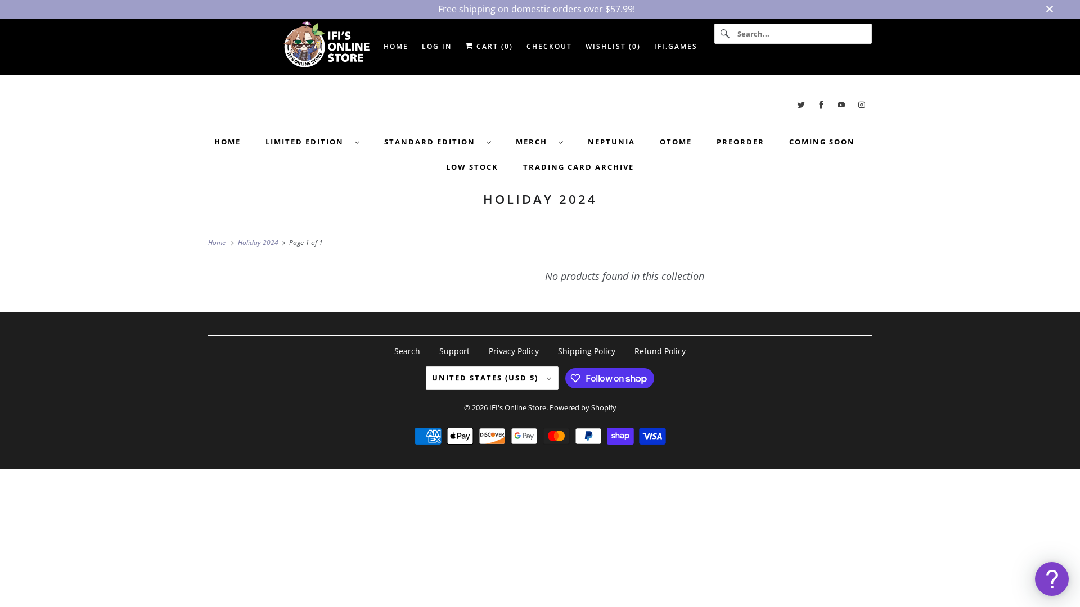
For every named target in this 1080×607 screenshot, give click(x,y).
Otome (676, 142)
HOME (396, 46)
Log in (437, 46)
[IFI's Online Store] (540, 104)
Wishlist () (613, 46)
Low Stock (472, 167)
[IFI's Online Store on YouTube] (841, 104)
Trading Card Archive (578, 167)
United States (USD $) (486, 378)
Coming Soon (822, 142)
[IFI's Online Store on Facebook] (821, 104)
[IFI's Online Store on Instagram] (861, 104)
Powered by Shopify (583, 407)
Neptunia (611, 142)
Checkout (549, 46)
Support (454, 351)
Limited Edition (307, 142)
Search (407, 351)
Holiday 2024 (540, 199)
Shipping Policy (586, 351)
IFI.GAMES (676, 46)
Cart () (493, 46)
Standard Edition (432, 142)
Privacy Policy (514, 351)
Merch (534, 142)
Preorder (740, 142)
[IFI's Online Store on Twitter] (801, 104)
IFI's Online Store (517, 407)
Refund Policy (660, 351)
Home (227, 142)
